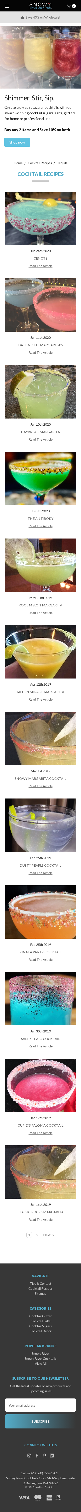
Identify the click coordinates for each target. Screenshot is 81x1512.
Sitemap (40, 1293)
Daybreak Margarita (40, 432)
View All (41, 1363)
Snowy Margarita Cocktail (40, 778)
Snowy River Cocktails (40, 1358)
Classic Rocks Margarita (40, 1212)
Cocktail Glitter (40, 1316)
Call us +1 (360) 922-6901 (39, 1473)
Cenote (41, 258)
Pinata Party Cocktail (40, 952)
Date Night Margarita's (40, 345)
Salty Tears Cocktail (40, 1039)
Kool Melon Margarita (40, 605)
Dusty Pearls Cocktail (40, 865)
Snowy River (40, 1353)
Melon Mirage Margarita (40, 692)
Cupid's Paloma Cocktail (41, 1125)
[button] (17, 142)
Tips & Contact (40, 1283)
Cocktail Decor (41, 1331)
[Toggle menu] (5, 5)
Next (47, 1235)
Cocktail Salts (40, 1321)
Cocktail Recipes (40, 1288)
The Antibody (40, 518)
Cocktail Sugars (40, 1326)
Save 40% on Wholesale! (42, 17)
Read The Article (41, 266)
